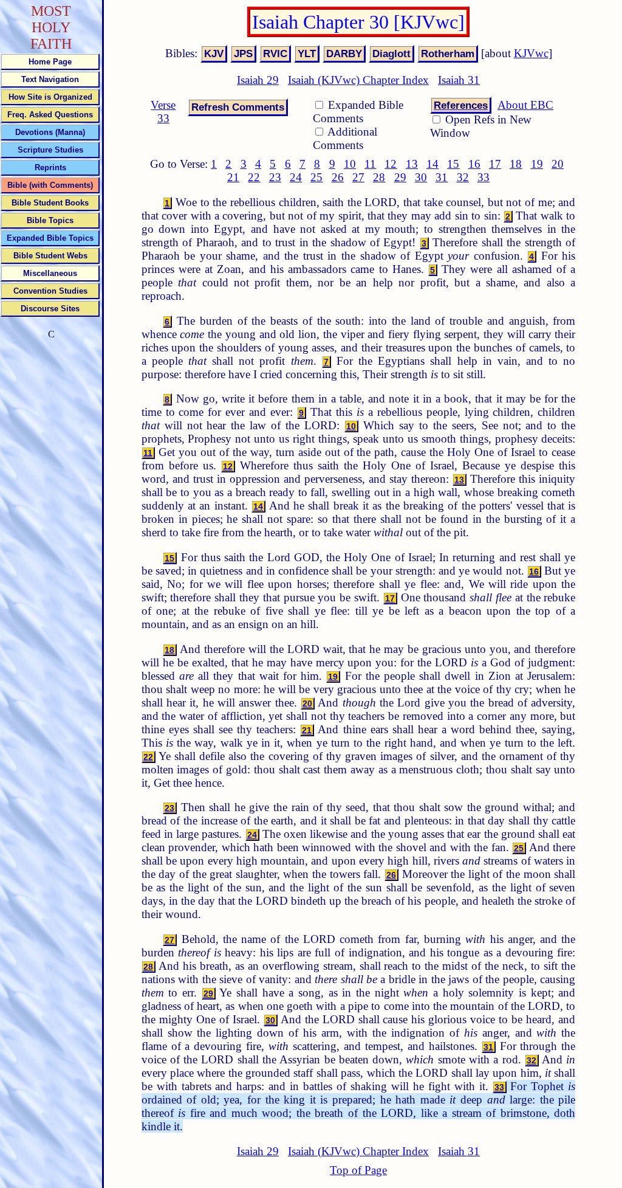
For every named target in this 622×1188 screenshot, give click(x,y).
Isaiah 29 (258, 80)
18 (516, 163)
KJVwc (531, 53)
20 (558, 163)
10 (350, 163)
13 (412, 163)
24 (296, 177)
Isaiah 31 (459, 80)
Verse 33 (163, 111)
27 (358, 177)
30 (421, 177)
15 (453, 163)
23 (275, 177)
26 (338, 177)
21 (233, 177)
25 (316, 177)
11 (370, 163)
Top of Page (358, 1170)
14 (432, 163)
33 (483, 177)
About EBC (525, 104)
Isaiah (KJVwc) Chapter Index (358, 80)
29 (400, 177)
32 (463, 177)
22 (254, 177)
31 (442, 177)
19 (537, 163)
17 (495, 163)
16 (474, 163)
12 (390, 163)
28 (379, 177)
